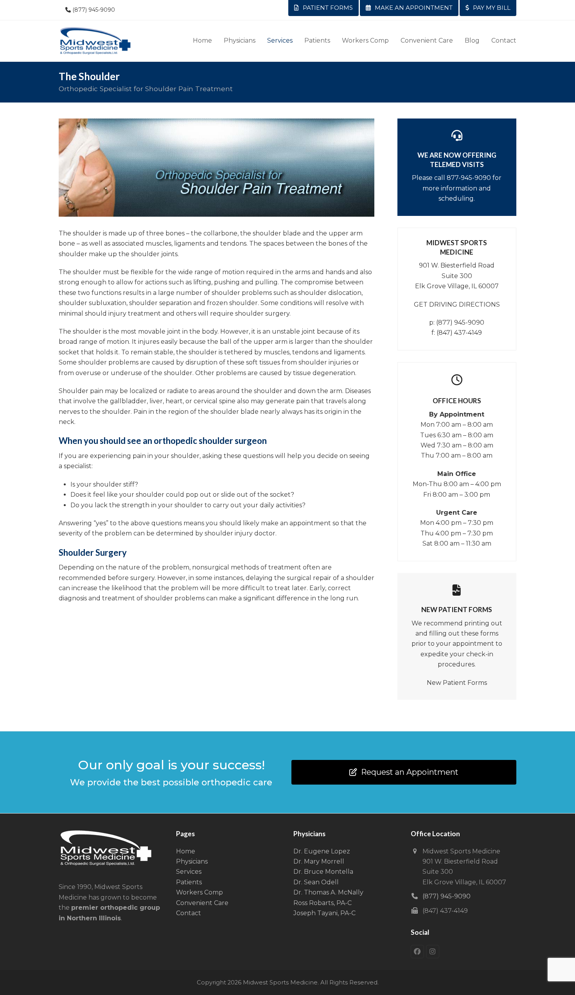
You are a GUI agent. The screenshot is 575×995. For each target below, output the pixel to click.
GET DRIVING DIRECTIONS (457, 304)
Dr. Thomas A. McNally (328, 892)
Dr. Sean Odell (316, 882)
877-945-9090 (469, 177)
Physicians (192, 861)
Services (188, 871)
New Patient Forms (457, 682)
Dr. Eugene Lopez (321, 851)
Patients (189, 882)
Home (185, 851)
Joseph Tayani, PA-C (324, 913)
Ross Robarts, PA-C (322, 903)
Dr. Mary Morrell (318, 861)
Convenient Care (202, 903)
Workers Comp (199, 892)
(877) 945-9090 (93, 9)
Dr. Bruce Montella (323, 871)
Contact (188, 913)
